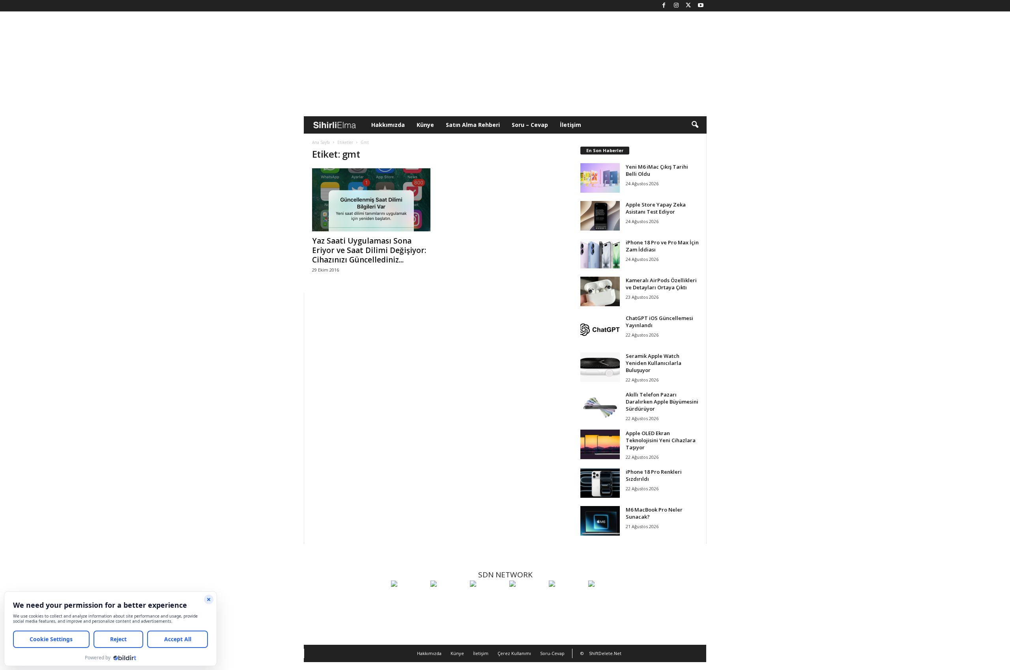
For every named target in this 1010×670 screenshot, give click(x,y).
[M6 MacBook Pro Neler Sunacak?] (600, 521)
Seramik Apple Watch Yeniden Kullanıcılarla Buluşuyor (653, 363)
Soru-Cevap (552, 653)
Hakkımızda (388, 124)
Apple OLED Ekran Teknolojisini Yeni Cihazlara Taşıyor (661, 440)
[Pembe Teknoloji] (566, 598)
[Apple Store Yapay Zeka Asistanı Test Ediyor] (600, 216)
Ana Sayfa (321, 142)
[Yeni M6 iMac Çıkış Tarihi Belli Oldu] (600, 178)
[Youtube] (700, 5)
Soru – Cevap (530, 124)
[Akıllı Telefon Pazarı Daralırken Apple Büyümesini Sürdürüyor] (600, 406)
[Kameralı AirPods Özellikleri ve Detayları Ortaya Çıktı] (600, 291)
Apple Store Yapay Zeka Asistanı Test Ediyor (656, 208)
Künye (425, 124)
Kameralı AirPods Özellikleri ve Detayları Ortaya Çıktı (661, 284)
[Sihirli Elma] (448, 598)
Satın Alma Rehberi (473, 124)
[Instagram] (676, 5)
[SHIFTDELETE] (408, 598)
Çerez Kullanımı (514, 653)
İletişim (570, 124)
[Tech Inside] (527, 598)
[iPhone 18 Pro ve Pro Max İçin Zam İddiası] (600, 253)
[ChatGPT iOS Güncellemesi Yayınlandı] (600, 329)
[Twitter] (688, 5)
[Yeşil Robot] (487, 598)
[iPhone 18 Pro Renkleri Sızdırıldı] (600, 483)
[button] (694, 125)
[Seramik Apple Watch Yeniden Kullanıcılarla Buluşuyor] (600, 367)
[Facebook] (664, 5)
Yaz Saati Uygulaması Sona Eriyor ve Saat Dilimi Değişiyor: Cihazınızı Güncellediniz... (369, 250)
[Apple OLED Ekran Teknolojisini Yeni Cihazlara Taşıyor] (600, 444)
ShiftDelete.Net (605, 653)
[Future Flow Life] (606, 598)
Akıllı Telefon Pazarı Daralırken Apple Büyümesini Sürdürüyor (662, 401)
